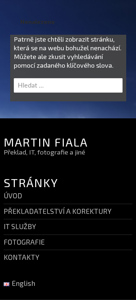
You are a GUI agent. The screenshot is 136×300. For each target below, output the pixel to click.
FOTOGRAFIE (24, 242)
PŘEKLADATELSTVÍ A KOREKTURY (57, 211)
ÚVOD (13, 195)
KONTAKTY (21, 257)
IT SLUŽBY (20, 226)
